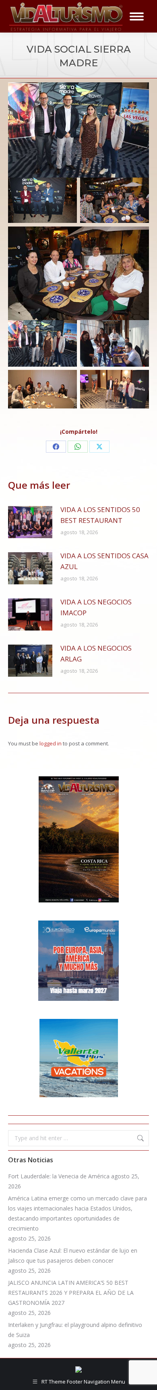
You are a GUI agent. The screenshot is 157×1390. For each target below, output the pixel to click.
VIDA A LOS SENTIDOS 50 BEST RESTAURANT (100, 515)
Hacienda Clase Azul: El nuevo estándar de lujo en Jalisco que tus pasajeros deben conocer (72, 1255)
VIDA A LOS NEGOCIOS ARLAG (96, 653)
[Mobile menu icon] (136, 16)
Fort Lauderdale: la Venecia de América (58, 1176)
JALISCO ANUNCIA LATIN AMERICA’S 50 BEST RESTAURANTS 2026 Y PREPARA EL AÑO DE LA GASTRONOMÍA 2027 (71, 1292)
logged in (50, 743)
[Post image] (30, 522)
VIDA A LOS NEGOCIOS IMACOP (96, 607)
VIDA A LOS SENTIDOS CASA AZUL (104, 561)
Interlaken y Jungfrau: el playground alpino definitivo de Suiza (75, 1330)
